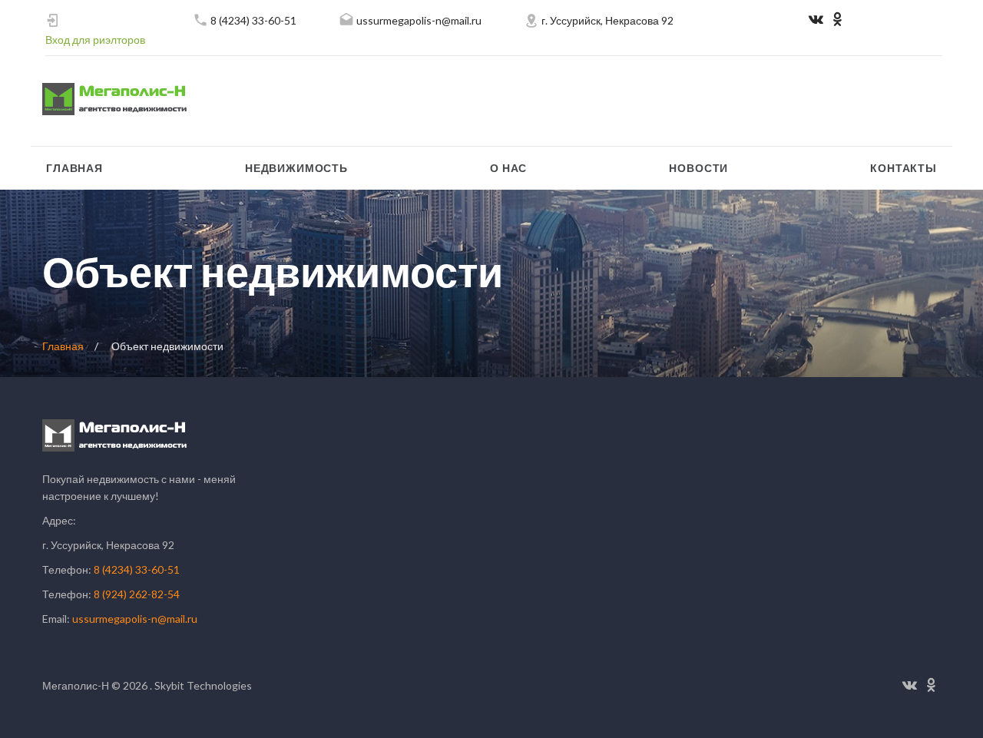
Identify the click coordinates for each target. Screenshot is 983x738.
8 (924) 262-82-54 (137, 594)
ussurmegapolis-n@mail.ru (419, 20)
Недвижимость (296, 167)
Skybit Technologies (202, 685)
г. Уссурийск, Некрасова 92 (607, 20)
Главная (74, 167)
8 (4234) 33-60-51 (253, 20)
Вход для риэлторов (95, 39)
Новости (698, 167)
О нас (508, 167)
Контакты (903, 167)
